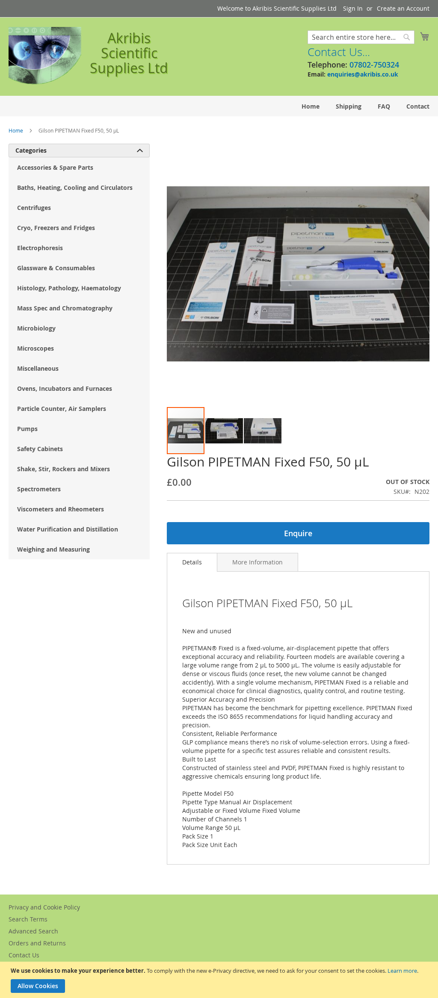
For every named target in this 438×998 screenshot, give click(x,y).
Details (192, 562)
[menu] (219, 106)
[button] (224, 430)
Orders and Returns (37, 943)
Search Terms (28, 919)
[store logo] (45, 56)
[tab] (192, 562)
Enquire (298, 533)
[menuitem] (310, 106)
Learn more (402, 970)
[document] (220, 980)
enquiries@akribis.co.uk (362, 74)
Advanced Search (33, 931)
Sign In (353, 8)
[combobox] (361, 37)
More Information (257, 562)
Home (16, 130)
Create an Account (403, 8)
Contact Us (24, 955)
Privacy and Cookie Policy (44, 907)
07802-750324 (374, 64)
